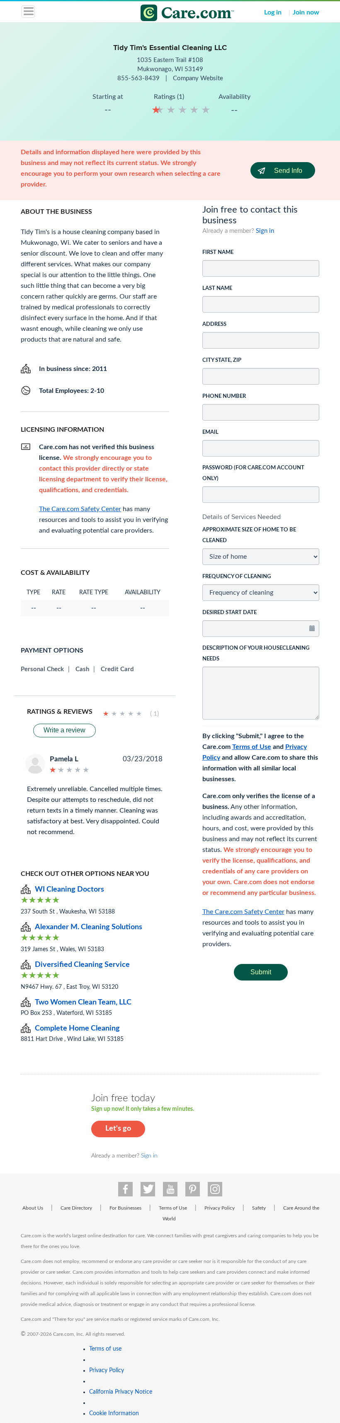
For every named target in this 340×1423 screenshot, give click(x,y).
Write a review (64, 730)
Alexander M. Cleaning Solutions (88, 927)
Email (210, 432)
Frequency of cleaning (236, 576)
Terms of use (105, 1349)
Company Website (198, 78)
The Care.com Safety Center (243, 912)
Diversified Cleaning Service (82, 965)
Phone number (224, 396)
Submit (260, 972)
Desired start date (229, 612)
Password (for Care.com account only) (253, 473)
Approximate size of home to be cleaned (249, 535)
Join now (306, 12)
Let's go (118, 1128)
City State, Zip (221, 360)
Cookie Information (114, 1413)
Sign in (265, 231)
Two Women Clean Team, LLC (83, 1002)
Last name (217, 288)
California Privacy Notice (120, 1392)
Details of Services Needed (241, 516)
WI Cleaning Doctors (69, 889)
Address (214, 324)
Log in (273, 12)
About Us (32, 1207)
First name (217, 252)
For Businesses (125, 1207)
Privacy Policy (219, 1207)
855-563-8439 (139, 78)
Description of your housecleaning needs (255, 654)
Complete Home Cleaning (77, 1028)
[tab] (261, 517)
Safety (259, 1207)
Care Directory (76, 1207)
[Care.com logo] (175, 14)
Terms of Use (251, 747)
